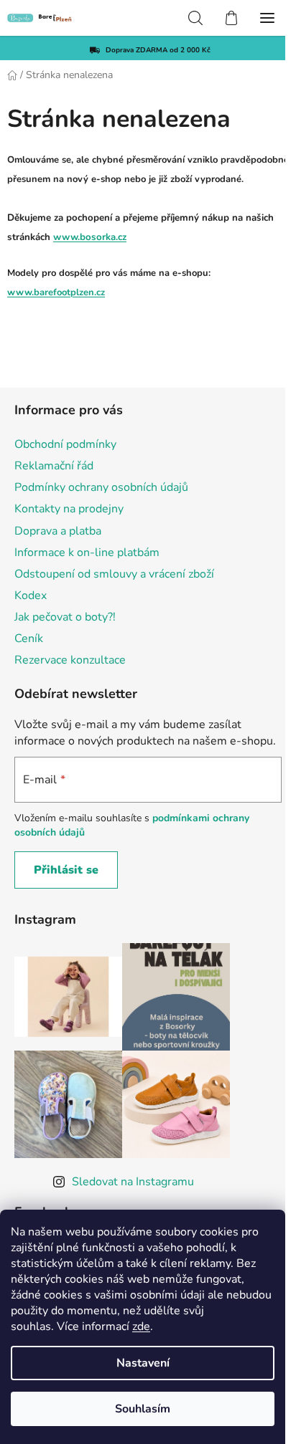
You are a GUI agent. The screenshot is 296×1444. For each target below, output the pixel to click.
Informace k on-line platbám (86, 552)
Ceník (28, 638)
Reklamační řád (53, 466)
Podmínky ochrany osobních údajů (101, 487)
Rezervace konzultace (70, 660)
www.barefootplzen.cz (56, 292)
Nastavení (143, 1363)
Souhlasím (142, 1409)
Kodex (30, 595)
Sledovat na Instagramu (133, 1182)
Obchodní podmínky (65, 444)
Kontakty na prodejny (69, 509)
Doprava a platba (57, 531)
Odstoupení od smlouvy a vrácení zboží (114, 574)
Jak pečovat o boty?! (65, 617)
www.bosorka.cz (89, 237)
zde (141, 1326)
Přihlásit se (66, 870)
